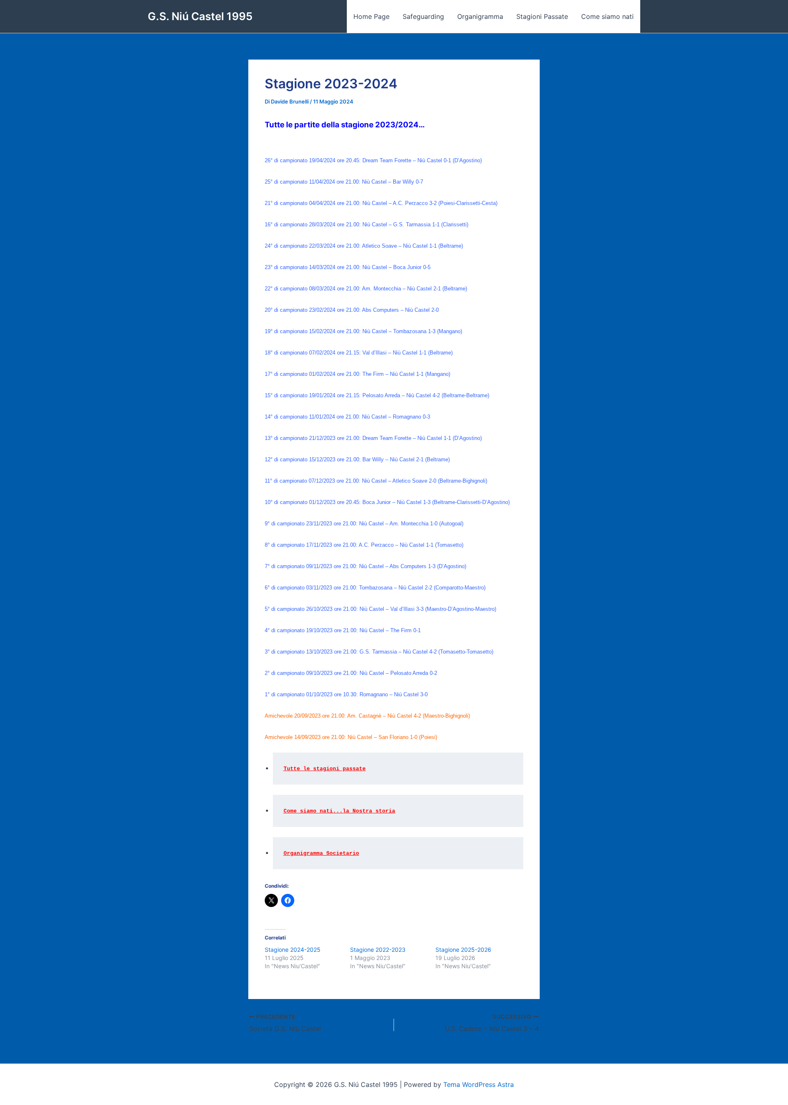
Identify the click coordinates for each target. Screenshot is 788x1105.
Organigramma (480, 16)
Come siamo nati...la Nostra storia (339, 811)
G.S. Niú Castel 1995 (200, 16)
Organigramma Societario (321, 853)
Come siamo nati (607, 16)
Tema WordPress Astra (478, 1084)
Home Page (371, 16)
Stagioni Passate (542, 16)
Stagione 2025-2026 (463, 949)
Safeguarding (423, 16)
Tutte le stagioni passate (325, 769)
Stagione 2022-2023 (377, 949)
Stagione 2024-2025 (293, 949)
